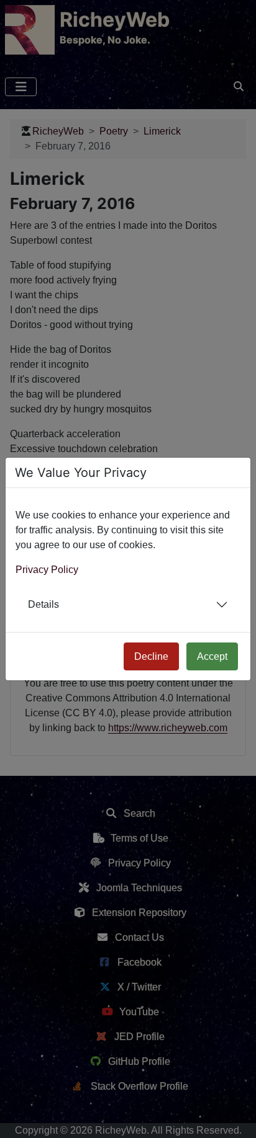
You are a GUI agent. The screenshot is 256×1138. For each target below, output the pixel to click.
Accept (212, 656)
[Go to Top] (235, 1117)
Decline (151, 656)
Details (43, 604)
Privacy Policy (47, 569)
